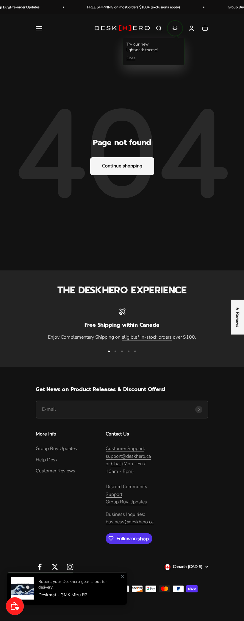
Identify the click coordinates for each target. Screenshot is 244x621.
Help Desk (47, 460)
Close (130, 58)
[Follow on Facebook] (40, 567)
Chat (116, 463)
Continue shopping (122, 166)
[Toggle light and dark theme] (175, 28)
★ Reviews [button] (237, 317)
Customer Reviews (55, 471)
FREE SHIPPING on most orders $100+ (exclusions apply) (128, 7)
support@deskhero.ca (128, 456)
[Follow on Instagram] (70, 567)
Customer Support (125, 448)
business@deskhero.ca (130, 522)
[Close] (122, 576)
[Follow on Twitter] (55, 567)
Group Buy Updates (56, 448)
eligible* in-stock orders (147, 337)
